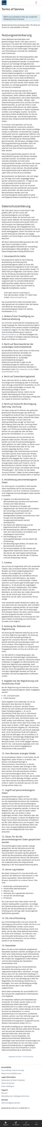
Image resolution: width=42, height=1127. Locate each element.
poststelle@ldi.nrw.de (10, 371)
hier (29, 1023)
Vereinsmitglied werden (10, 1103)
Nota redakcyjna (7, 1086)
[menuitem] (5, 1123)
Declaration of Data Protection (13, 1080)
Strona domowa (28, 1056)
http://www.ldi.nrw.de (24, 369)
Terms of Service (7, 1083)
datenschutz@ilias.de (18, 297)
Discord (4, 1093)
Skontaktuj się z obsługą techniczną (15, 1096)
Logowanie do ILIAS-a (15, 1056)
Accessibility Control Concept (12, 1070)
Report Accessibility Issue (11, 1073)
